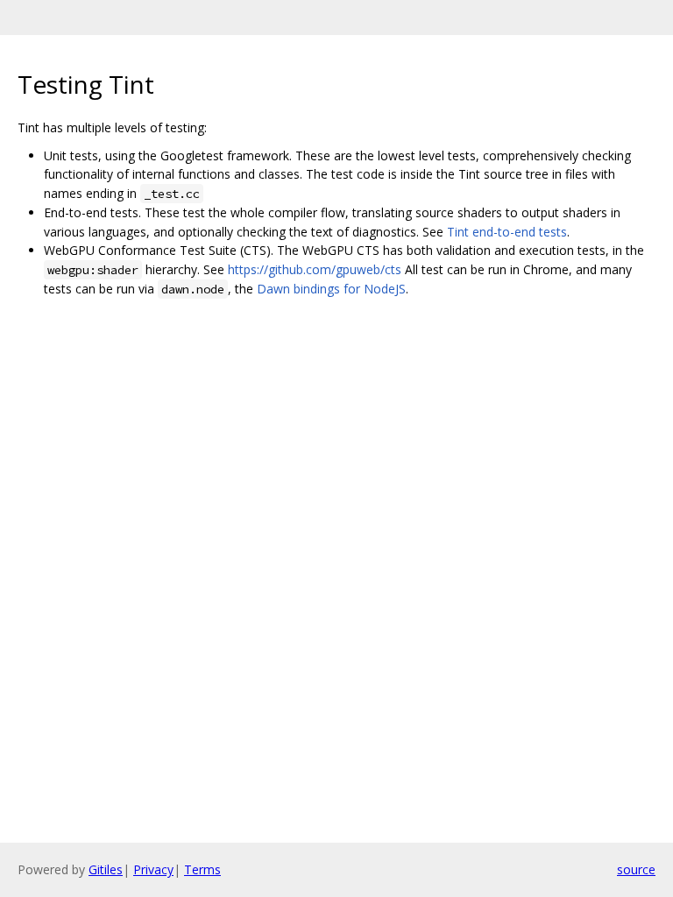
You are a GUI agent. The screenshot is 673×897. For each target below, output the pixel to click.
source (636, 869)
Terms (202, 869)
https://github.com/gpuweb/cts (314, 269)
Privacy (153, 869)
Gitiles (106, 869)
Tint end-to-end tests (507, 231)
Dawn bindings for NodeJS (331, 288)
